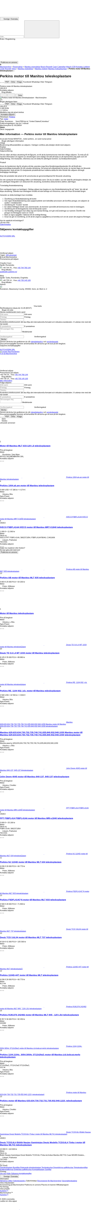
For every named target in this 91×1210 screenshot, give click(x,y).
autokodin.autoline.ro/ (8, 272)
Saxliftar (48, 1169)
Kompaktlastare (38, 1169)
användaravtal (52, 342)
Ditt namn (28, 314)
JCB (73, 67)
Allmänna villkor (6, 1181)
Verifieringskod (40, 337)
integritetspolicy (37, 342)
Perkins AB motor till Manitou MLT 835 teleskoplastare (27, 577)
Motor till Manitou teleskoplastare (17, 613)
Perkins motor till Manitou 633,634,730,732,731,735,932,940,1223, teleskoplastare (41, 1101)
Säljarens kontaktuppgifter (21, 1173)
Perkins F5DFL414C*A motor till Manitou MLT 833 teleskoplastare (33, 900)
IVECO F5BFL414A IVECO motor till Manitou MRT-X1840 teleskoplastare (36, 527)
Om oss (3, 1173)
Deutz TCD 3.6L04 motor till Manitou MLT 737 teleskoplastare (31, 937)
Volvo (14, 69)
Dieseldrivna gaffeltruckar (63, 1167)
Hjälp (8, 1173)
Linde (2, 69)
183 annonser (11, 255)
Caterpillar (61, 67)
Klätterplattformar (7, 1169)
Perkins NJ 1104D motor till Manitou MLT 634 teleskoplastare (30, 862)
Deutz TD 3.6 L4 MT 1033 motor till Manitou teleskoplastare (29, 653)
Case (55, 67)
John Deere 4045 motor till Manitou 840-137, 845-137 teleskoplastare (34, 776)
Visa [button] (15, 268)
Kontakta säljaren (8, 115)
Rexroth (8, 69)
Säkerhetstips (5, 224)
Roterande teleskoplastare (31, 1167)
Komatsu (79, 67)
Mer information (6, 381)
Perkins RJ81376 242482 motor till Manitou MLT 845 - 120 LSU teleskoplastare (39, 1015)
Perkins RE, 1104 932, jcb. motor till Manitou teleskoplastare (30, 691)
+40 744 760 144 (24, 268)
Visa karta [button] (38, 306)
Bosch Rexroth (46, 67)
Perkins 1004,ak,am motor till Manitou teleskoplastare (27, 485)
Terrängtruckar (47, 1167)
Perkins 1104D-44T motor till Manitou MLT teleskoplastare (29, 975)
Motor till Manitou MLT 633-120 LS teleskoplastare (25, 446)
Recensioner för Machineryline (49, 1181)
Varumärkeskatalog (69, 1181)
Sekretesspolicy (19, 1181)
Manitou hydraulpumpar (57, 69)
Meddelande (27, 332)
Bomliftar (16, 1167)
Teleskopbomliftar (81, 1167)
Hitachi (69, 67)
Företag (27, 317)
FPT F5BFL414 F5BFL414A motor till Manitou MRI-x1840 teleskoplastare (36, 818)
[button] (45, 50)
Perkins (12, 117)
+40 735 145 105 (24, 280)
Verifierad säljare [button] (7, 253)
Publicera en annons (9, 552)
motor (6, 119)
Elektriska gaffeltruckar (23, 1169)
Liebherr (86, 67)
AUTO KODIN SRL (7, 236)
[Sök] (41, 29)
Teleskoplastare (6, 1167)
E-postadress (29, 326)
